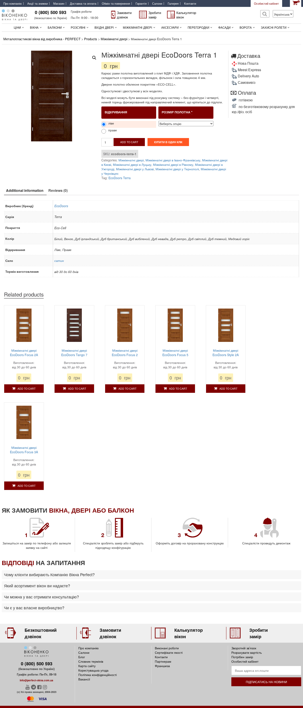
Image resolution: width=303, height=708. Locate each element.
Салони (157, 3)
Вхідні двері (104, 27)
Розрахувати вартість (246, 652)
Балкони (55, 27)
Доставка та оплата (83, 3)
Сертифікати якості (169, 652)
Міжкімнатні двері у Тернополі (177, 169)
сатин (59, 260)
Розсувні (78, 27)
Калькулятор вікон (186, 14)
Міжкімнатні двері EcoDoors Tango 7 (74, 352)
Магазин (58, 3)
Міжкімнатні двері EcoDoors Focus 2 (125, 352)
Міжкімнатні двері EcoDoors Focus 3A (24, 449)
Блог (81, 657)
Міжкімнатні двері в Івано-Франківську (173, 160)
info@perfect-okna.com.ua (36, 680)
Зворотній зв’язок (243, 648)
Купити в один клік (168, 142)
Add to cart (129, 142)
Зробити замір (154, 14)
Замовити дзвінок (124, 14)
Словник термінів (90, 661)
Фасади (224, 27)
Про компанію (12, 3)
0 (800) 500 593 (50, 12)
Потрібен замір (242, 657)
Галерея (173, 3)
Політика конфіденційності (97, 674)
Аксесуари (170, 27)
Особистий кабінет (266, 3)
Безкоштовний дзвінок (41, 633)
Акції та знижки (37, 3)
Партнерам (163, 661)
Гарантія (141, 3)
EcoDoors (61, 206)
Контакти (190, 3)
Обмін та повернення (116, 3)
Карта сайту (87, 666)
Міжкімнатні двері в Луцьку (132, 164)
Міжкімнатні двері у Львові (135, 169)
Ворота (246, 27)
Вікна (34, 27)
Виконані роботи (167, 648)
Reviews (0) (58, 190)
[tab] (25, 190)
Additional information (24, 190)
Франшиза (162, 666)
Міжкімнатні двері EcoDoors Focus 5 (175, 352)
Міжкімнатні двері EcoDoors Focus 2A (24, 352)
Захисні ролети (273, 27)
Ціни (17, 27)
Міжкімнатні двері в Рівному (173, 164)
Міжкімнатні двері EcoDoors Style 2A (225, 352)
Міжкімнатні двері (137, 27)
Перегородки (198, 27)
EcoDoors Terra (119, 178)
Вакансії (84, 679)
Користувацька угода (93, 670)
